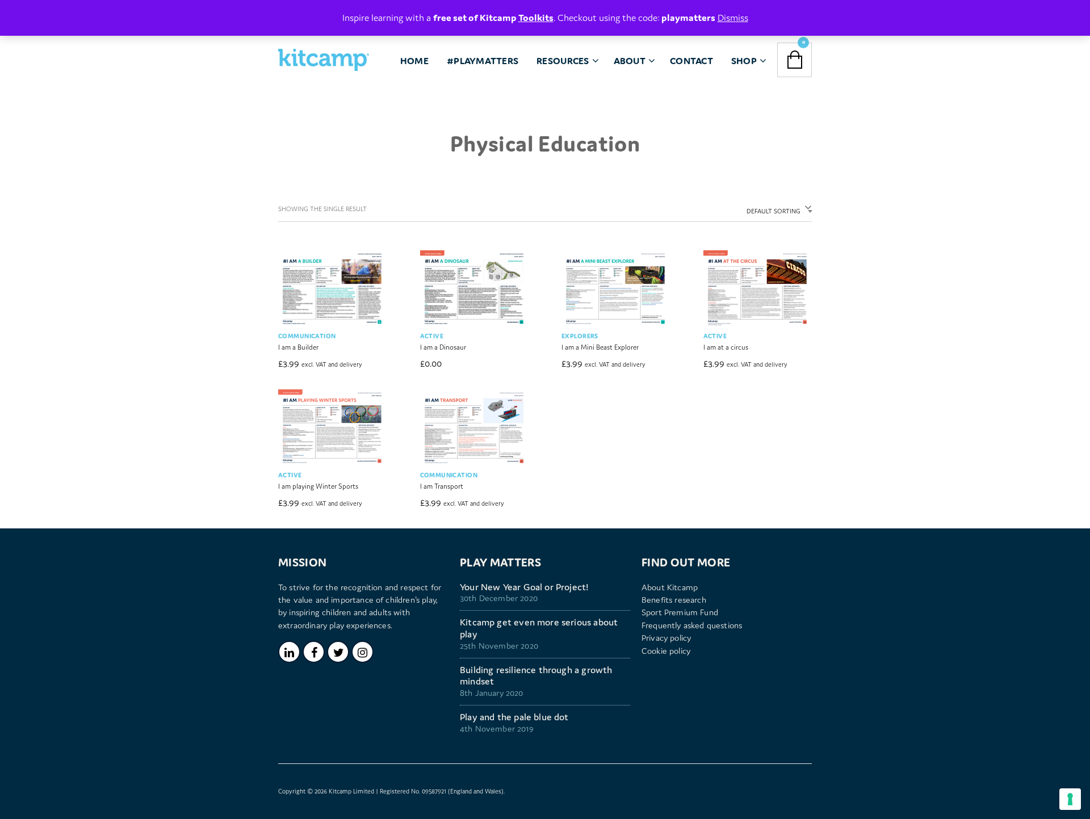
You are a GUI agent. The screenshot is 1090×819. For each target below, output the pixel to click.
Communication (307, 336)
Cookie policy (666, 650)
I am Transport (441, 486)
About (629, 60)
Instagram (362, 652)
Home (414, 60)
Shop (744, 60)
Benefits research (674, 599)
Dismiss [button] (733, 17)
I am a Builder (298, 347)
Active (432, 336)
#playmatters (482, 60)
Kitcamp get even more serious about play (539, 628)
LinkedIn (289, 652)
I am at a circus (725, 347)
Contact (691, 60)
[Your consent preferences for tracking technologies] (1070, 799)
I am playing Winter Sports (318, 486)
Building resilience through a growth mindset (536, 676)
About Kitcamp (670, 587)
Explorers (579, 336)
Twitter (338, 652)
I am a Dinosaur (443, 347)
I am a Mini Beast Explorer (600, 347)
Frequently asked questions (692, 625)
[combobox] (777, 209)
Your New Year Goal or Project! (524, 587)
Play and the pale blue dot (514, 717)
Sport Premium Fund (680, 612)
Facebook (314, 652)
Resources (562, 60)
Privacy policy (666, 637)
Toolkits (536, 17)
